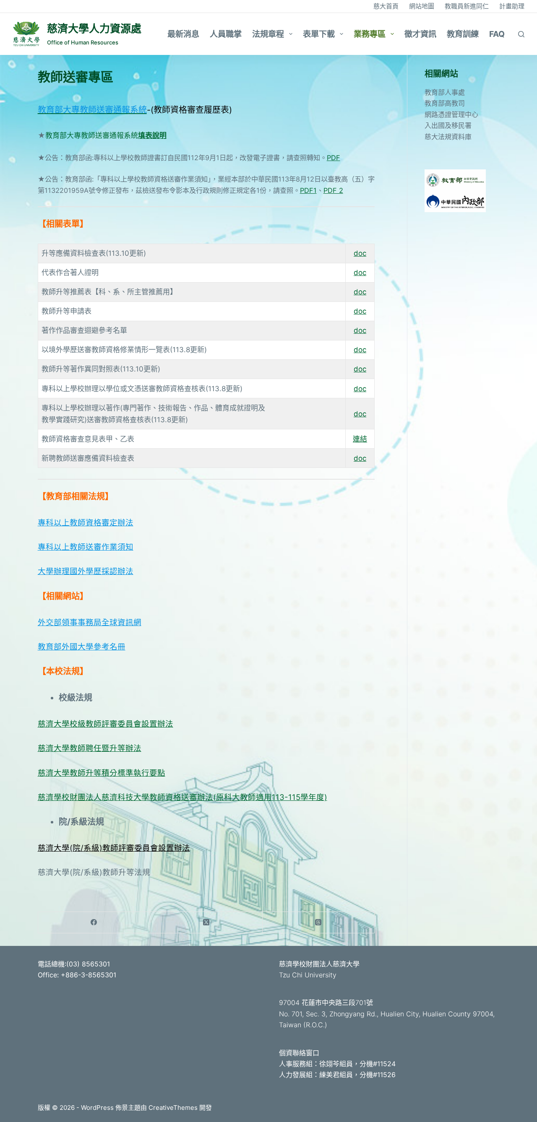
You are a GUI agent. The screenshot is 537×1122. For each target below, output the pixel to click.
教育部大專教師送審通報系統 (91, 135)
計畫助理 (511, 6)
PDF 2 (333, 190)
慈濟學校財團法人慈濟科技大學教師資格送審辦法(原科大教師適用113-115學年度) (182, 797)
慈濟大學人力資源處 (94, 28)
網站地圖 (421, 6)
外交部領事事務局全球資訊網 (89, 622)
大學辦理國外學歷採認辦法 (85, 571)
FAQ (497, 34)
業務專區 (370, 34)
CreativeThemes (173, 1108)
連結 (360, 439)
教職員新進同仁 (467, 6)
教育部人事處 (445, 92)
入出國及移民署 (448, 125)
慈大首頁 (386, 6)
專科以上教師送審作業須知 (85, 546)
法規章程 (268, 34)
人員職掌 (226, 34)
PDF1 (308, 190)
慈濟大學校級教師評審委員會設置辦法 (105, 723)
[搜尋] (521, 34)
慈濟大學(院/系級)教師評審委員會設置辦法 (114, 847)
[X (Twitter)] (206, 922)
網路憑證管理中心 (451, 114)
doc (360, 253)
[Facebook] (94, 922)
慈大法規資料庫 (448, 136)
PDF (333, 157)
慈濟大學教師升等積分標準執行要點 (101, 772)
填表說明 (152, 135)
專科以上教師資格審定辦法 (85, 522)
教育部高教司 (445, 103)
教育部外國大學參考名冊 (81, 646)
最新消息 (183, 34)
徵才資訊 (420, 34)
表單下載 (319, 34)
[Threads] (319, 922)
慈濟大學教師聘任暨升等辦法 (89, 748)
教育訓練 (463, 34)
